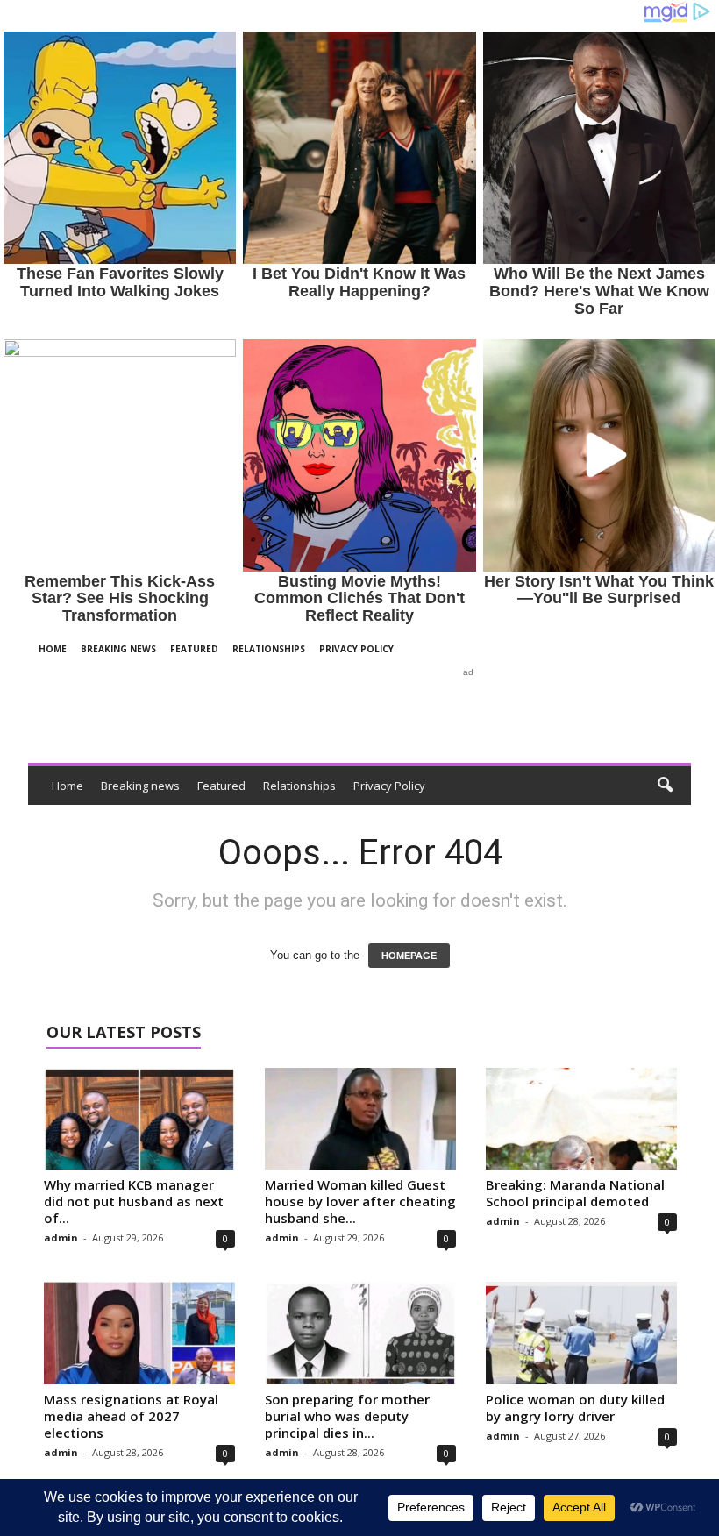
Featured (194, 649)
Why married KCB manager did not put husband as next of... (134, 1201)
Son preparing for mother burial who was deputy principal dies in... (347, 1415)
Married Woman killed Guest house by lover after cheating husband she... (360, 1201)
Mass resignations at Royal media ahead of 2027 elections (131, 1415)
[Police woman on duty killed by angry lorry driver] (581, 1332)
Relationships (268, 649)
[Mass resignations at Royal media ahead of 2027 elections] (139, 1332)
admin (61, 1237)
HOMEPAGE (409, 955)
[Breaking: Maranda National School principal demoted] (581, 1119)
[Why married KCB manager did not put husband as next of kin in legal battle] (139, 1119)
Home (53, 649)
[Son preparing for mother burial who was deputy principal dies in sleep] (360, 1332)
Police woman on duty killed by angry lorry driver (575, 1407)
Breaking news (118, 649)
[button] (664, 785)
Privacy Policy (356, 649)
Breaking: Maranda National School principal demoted (575, 1193)
